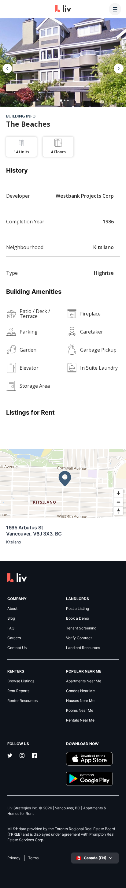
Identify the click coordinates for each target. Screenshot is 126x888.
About (12, 608)
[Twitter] (9, 756)
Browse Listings (20, 681)
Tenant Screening (81, 628)
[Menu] (115, 9)
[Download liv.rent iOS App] (92, 759)
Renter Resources (22, 701)
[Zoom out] (118, 502)
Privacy (13, 858)
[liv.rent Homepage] (63, 9)
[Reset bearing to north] (118, 510)
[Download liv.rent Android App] (92, 778)
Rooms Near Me (79, 710)
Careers (14, 638)
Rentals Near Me (80, 720)
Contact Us (17, 648)
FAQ (10, 628)
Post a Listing (77, 608)
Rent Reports (18, 691)
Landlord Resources (83, 648)
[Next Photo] (119, 68)
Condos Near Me (80, 691)
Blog (11, 618)
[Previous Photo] (7, 68)
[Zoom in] (118, 493)
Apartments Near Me (83, 681)
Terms (33, 858)
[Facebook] (34, 756)
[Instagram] (22, 756)
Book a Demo (77, 618)
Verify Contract (79, 638)
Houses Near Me (80, 701)
